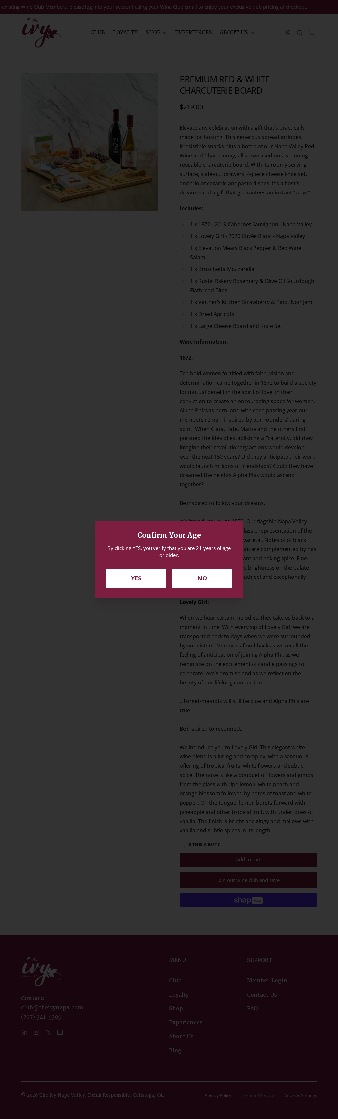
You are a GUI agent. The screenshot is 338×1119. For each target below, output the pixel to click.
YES (136, 578)
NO (202, 578)
